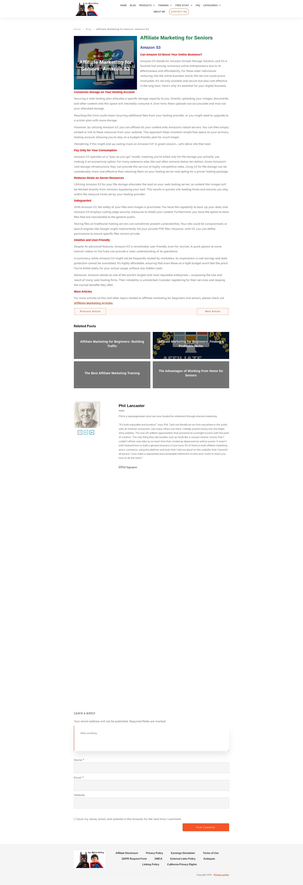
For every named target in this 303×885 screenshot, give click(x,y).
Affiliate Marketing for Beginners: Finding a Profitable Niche (191, 345)
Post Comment (205, 827)
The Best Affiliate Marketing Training (112, 374)
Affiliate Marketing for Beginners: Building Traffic (112, 345)
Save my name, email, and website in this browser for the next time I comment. (129, 819)
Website (79, 795)
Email (79, 777)
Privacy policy (221, 874)
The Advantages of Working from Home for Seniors (191, 374)
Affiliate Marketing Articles (93, 303)
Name (79, 760)
